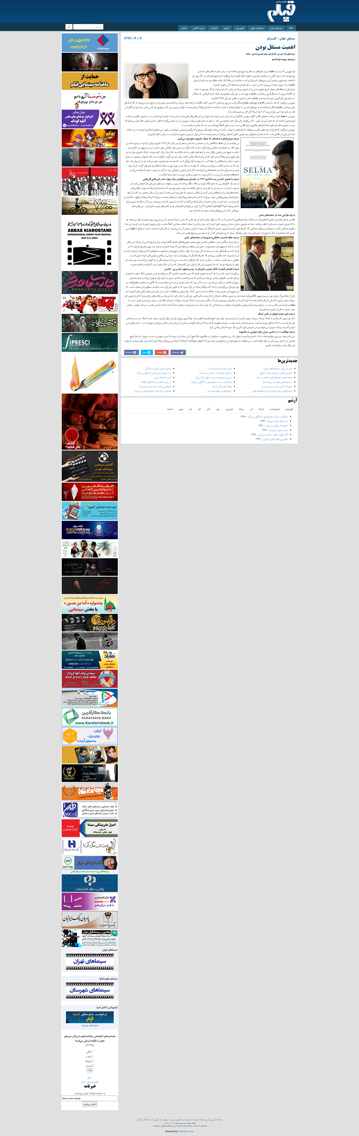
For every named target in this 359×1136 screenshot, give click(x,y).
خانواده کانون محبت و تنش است (276, 386)
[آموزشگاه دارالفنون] (90, 622)
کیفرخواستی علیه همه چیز (219, 391)
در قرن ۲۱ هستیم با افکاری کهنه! (156, 382)
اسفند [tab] (170, 409)
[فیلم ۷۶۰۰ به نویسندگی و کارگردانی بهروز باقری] (90, 205)
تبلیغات (186, 1119)
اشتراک (213, 28)
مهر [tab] (218, 409)
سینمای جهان (257, 28)
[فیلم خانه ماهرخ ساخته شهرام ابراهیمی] (90, 282)
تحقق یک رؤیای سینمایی (276, 425)
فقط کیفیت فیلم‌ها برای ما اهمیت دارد (274, 377)
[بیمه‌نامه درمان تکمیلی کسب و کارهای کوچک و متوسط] (90, 42)
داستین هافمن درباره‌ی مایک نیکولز (276, 373)
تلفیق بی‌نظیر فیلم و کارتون (275, 439)
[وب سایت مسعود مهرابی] (90, 372)
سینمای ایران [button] (276, 28)
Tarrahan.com (186, 1131)
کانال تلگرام (142, 1119)
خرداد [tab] (261, 409)
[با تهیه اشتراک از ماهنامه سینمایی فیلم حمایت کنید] (90, 81)
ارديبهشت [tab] (275, 409)
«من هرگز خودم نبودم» (277, 421)
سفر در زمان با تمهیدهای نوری (278, 368)
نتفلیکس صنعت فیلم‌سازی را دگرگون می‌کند (211, 382)
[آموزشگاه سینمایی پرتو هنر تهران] (90, 466)
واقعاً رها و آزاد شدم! (222, 386)
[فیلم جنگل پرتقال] (90, 323)
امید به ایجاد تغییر (162, 377)
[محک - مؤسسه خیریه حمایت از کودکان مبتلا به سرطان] (90, 99)
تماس (184, 28)
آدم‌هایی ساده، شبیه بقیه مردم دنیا (155, 386)
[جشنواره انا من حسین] (90, 604)
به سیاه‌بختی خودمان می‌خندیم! (277, 382)
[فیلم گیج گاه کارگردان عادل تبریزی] (90, 303)
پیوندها (204, 1119)
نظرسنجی (175, 1119)
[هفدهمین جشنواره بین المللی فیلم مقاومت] (90, 491)
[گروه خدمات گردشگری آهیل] (90, 510)
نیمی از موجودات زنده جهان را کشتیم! (214, 377)
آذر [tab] (199, 409)
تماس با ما (154, 1119)
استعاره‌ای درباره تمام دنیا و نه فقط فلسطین (272, 391)
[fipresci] (90, 342)
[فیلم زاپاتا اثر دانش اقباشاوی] (90, 421)
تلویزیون (239, 28)
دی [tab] (190, 409)
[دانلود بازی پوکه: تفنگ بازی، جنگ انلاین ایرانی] (90, 138)
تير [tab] (251, 409)
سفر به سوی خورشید (278, 430)
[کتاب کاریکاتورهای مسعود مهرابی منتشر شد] (90, 181)
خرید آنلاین (198, 28)
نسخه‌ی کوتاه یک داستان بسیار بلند (215, 373)
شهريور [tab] (229, 409)
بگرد (68, 26)
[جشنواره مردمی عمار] (90, 530)
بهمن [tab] (180, 409)
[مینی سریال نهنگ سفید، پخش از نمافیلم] (90, 157)
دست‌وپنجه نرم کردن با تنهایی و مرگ (154, 373)
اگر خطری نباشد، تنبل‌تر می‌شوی (273, 434)
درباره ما (165, 1119)
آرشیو (226, 28)
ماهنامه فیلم (170, 1123)
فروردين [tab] (289, 409)
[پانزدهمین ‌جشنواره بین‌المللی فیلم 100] (90, 62)
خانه (291, 28)
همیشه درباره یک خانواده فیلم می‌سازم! (153, 391)
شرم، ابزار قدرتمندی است (220, 368)
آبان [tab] (208, 409)
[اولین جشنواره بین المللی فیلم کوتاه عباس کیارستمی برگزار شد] (90, 242)
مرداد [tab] (241, 409)
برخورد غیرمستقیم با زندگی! (158, 368)
